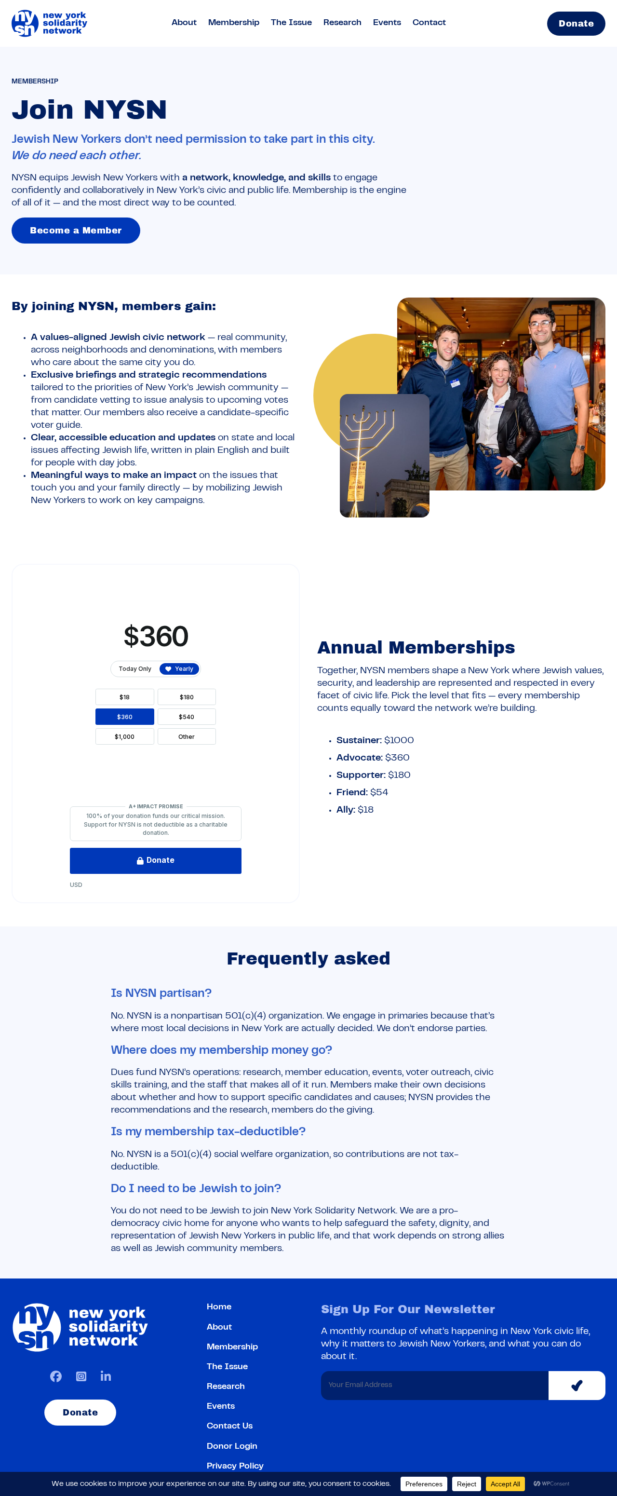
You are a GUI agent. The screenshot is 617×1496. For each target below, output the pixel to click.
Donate (576, 23)
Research (342, 23)
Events (387, 23)
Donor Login (232, 1447)
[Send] (577, 1385)
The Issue (291, 23)
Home (219, 1307)
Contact (429, 23)
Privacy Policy (235, 1466)
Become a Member (76, 230)
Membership (233, 23)
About (184, 23)
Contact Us (230, 1426)
